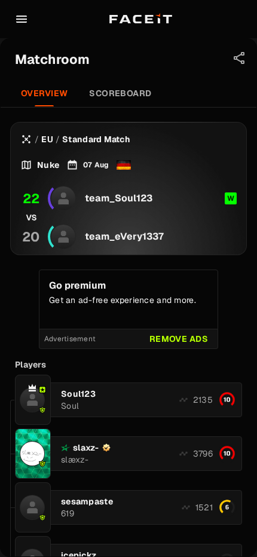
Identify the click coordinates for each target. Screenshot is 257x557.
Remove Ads (178, 338)
